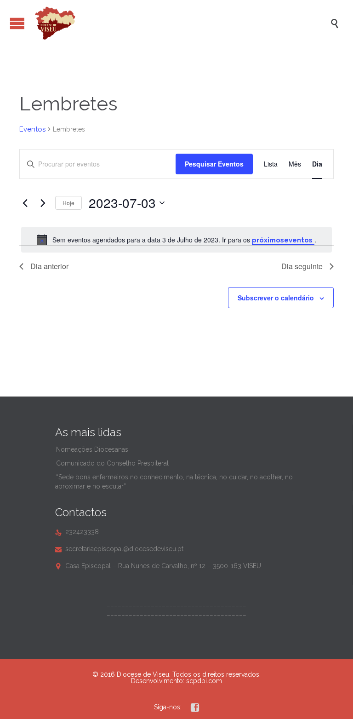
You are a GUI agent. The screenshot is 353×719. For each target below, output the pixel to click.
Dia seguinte (302, 266)
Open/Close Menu (17, 23)
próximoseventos (283, 240)
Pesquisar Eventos (214, 163)
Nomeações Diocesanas (92, 449)
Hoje (68, 203)
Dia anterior (49, 266)
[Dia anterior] (24, 202)
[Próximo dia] (42, 202)
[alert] (176, 240)
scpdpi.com (204, 680)
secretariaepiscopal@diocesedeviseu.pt (119, 548)
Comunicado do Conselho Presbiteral (112, 463)
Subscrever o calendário (276, 297)
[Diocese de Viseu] (181, 23)
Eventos (32, 129)
